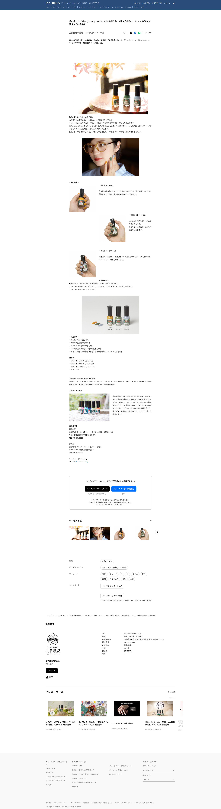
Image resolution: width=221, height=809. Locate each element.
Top (47, 7)
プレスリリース (60, 615)
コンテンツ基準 (76, 803)
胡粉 (124, 579)
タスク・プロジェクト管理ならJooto (120, 766)
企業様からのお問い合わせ (123, 803)
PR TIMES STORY (77, 766)
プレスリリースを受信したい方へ (56, 777)
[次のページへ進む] (157, 532)
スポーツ (144, 7)
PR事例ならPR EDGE (115, 774)
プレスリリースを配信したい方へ (56, 781)
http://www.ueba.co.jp (81, 462)
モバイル (66, 7)
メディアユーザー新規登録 (123, 489)
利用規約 (86, 803)
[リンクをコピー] (150, 33)
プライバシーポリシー (61, 803)
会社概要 (49, 803)
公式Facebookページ (149, 766)
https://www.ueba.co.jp (132, 633)
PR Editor (75, 787)
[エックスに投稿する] (131, 33)
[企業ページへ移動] (53, 644)
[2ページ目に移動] (151, 520)
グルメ (136, 7)
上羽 (132, 579)
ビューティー (92, 7)
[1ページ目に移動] (150, 520)
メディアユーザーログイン (97, 489)
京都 (104, 579)
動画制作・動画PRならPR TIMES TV (83, 770)
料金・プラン (50, 772)
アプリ (74, 7)
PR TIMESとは (50, 768)
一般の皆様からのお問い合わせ (144, 803)
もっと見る (171, 692)
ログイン (167, 3)
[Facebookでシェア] (135, 33)
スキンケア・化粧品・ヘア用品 (114, 568)
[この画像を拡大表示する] (79, 533)
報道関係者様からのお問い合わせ (102, 803)
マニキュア (114, 579)
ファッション (104, 7)
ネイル (135, 574)
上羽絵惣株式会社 (75, 615)
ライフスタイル (117, 7)
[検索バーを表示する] (173, 3)
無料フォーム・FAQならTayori (118, 770)
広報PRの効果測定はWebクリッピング (84, 782)
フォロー (51, 671)
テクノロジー (56, 7)
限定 (104, 574)
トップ (49, 615)
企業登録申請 (157, 3)
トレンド (113, 574)
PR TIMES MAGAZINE (79, 778)
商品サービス (107, 561)
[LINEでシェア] (139, 33)
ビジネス (128, 7)
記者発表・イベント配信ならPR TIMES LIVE (85, 774)
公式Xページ (146, 775)
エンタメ (82, 7)
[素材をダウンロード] (146, 33)
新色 (143, 574)
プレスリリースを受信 (142, 3)
